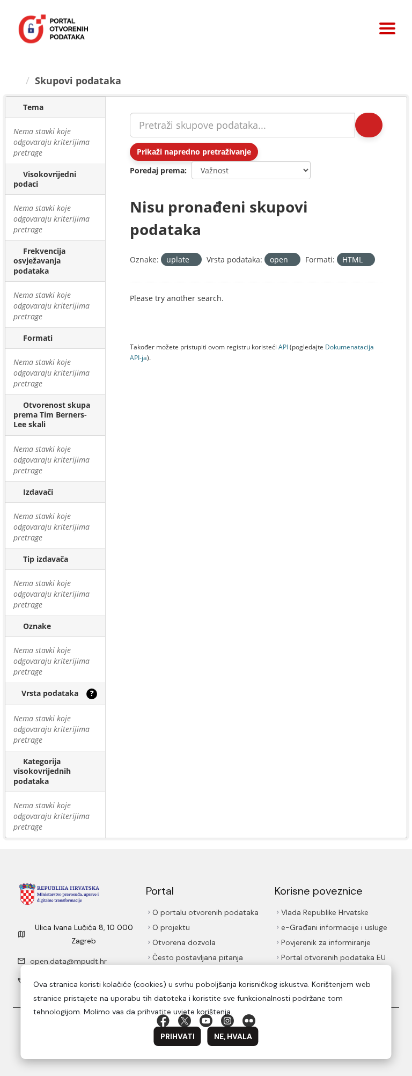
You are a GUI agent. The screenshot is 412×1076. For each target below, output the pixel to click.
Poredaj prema (157, 170)
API (283, 346)
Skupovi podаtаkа (79, 80)
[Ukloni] (194, 260)
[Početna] (17, 80)
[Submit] (368, 125)
